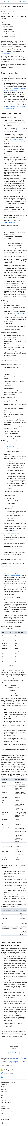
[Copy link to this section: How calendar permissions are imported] (9, 868)
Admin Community (5, 1108)
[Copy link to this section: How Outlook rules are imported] (2, 752)
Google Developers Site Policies (15, 1061)
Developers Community (6, 1111)
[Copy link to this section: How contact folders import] (21, 666)
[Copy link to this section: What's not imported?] (19, 361)
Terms (2, 1119)
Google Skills (4, 1091)
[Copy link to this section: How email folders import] (19, 571)
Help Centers (4, 1084)
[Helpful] (13, 1049)
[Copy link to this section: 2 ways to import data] (19, 73)
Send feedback (14, 1052)
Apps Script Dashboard (6, 1100)
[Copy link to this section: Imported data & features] (22, 114)
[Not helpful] (15, 1049)
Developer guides (5, 1086)
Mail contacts (10, 446)
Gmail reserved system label (14, 575)
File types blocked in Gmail (19, 139)
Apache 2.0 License (22, 1059)
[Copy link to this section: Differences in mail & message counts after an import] (20, 945)
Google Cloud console (6, 1102)
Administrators (6, 6)
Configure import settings (10, 222)
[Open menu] (2, 1)
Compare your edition (6, 53)
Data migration (18, 6)
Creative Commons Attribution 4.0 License (17, 1058)
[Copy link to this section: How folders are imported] (22, 560)
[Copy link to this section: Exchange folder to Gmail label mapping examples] (15, 629)
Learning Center (4, 1089)
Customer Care (4, 1113)
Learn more (15, 530)
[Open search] (21, 2)
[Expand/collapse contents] (9, 23)
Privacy (7, 1119)
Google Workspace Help (6, 11)
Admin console (4, 1097)
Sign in (24, 1)
